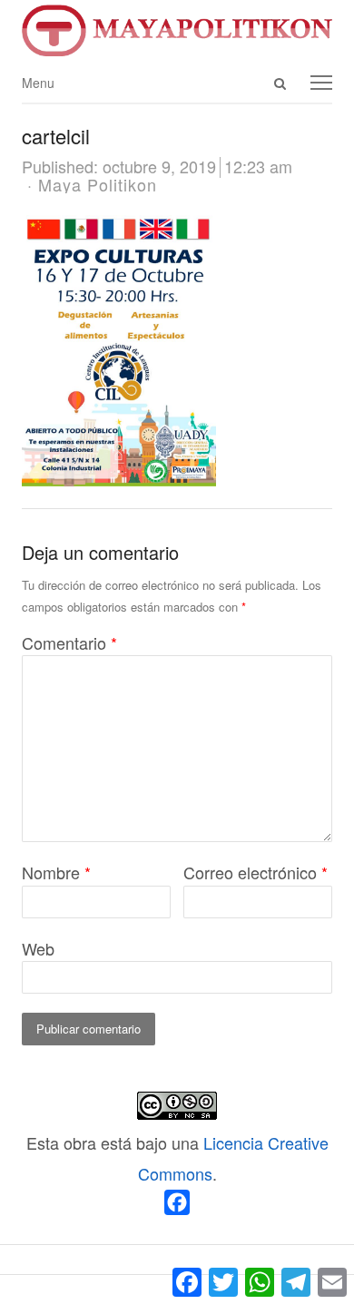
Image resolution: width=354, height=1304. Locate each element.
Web (38, 948)
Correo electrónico (255, 872)
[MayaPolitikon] (177, 30)
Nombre (56, 872)
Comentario (69, 642)
